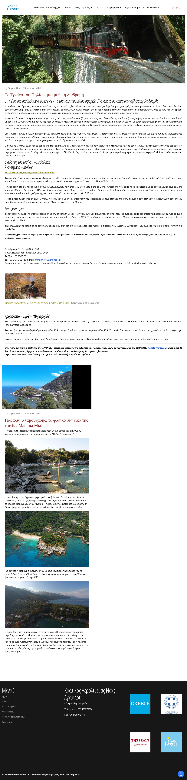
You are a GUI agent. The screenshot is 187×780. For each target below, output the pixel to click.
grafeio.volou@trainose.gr (47, 259)
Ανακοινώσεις (8, 711)
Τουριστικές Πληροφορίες (13, 716)
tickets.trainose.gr (157, 347)
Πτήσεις (67, 7)
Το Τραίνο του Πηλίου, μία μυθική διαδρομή (44, 94)
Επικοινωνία (153, 7)
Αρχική (57, 7)
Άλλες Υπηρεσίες (9, 706)
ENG (178, 7)
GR (173, 7)
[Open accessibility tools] (181, 774)
